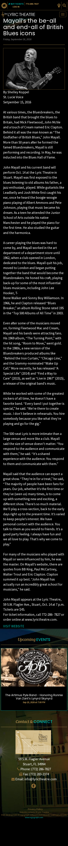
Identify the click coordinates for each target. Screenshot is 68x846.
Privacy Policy (35, 809)
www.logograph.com (34, 817)
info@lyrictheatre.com (41, 779)
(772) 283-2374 (39, 774)
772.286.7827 (32, 4)
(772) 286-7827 (41, 769)
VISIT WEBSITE (13, 626)
